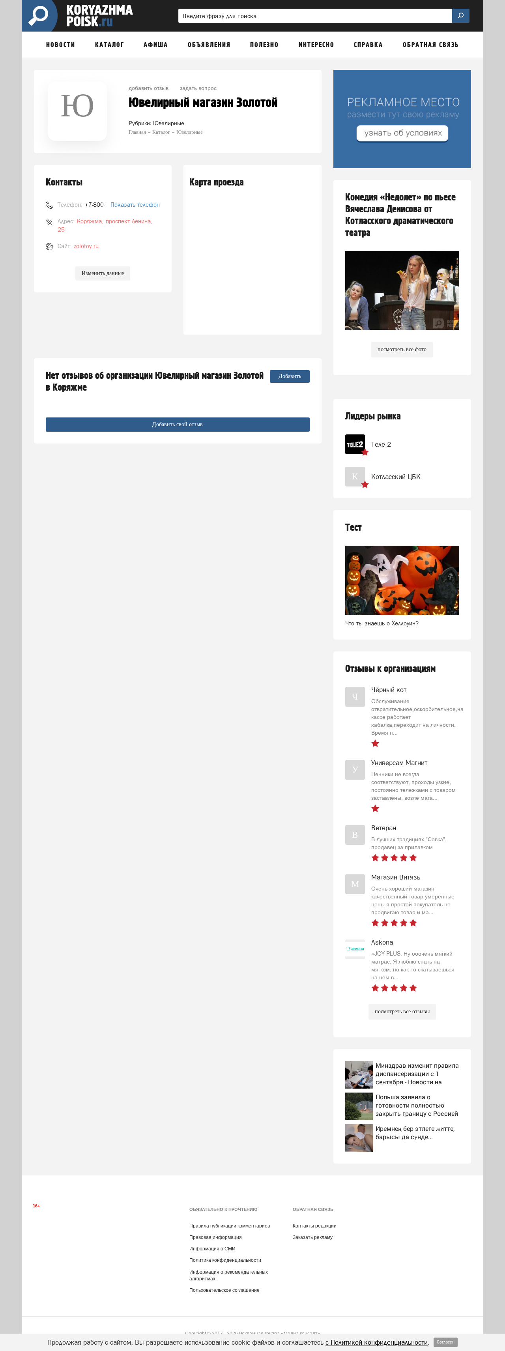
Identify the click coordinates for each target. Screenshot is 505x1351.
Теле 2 (381, 444)
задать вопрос (198, 88)
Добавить (290, 376)
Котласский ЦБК (396, 477)
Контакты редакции (315, 1226)
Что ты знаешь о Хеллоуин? (382, 623)
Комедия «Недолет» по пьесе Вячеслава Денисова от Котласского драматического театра (400, 215)
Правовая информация (215, 1237)
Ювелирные (168, 123)
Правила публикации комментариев (229, 1226)
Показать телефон (135, 204)
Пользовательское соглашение (224, 1290)
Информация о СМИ (212, 1249)
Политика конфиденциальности (225, 1260)
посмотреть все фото (402, 349)
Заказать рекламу (313, 1237)
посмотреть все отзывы (402, 1011)
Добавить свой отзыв (177, 424)
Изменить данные (103, 273)
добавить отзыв (148, 88)
